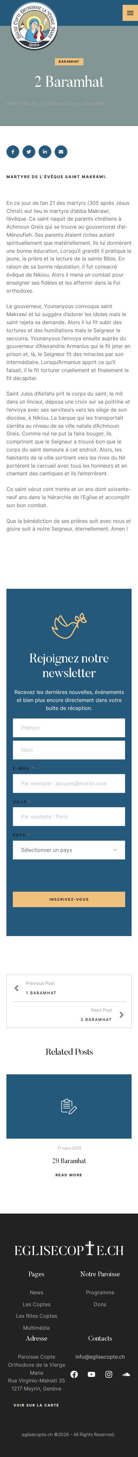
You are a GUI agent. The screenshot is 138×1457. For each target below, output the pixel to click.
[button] (130, 13)
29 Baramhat (69, 1161)
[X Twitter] (28, 151)
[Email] (61, 151)
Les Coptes (36, 1304)
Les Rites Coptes (36, 1316)
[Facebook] (12, 151)
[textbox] (67, 850)
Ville (22, 801)
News (36, 1292)
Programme (100, 1292)
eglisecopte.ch (37, 1434)
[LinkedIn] (45, 151)
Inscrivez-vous (69, 899)
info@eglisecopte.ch (100, 1356)
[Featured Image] (69, 1106)
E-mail (24, 768)
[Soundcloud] (126, 1374)
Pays (21, 835)
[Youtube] (91, 1374)
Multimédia (36, 1328)
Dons (100, 1304)
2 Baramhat (69, 83)
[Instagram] (109, 1374)
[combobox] (69, 850)
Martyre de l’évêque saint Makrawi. (56, 103)
